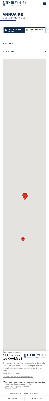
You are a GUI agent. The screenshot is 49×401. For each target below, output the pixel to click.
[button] (23, 239)
